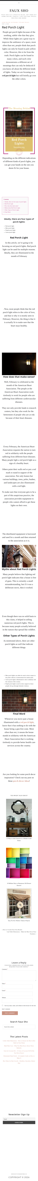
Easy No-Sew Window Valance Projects (19, 920)
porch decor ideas (21, 781)
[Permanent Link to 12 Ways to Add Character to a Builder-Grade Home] (19, 818)
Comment (5, 969)
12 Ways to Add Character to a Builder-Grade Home (19, 839)
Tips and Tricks (24, 22)
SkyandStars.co (22, 1174)
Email (4, 990)
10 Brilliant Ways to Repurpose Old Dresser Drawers (19, 884)
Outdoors (14, 22)
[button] (19, 3)
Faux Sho (19, 11)
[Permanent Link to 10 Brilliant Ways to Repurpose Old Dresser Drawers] (19, 862)
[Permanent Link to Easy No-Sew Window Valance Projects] (19, 903)
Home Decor (6, 22)
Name (4, 983)
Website (4, 997)
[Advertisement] (19, 1088)
